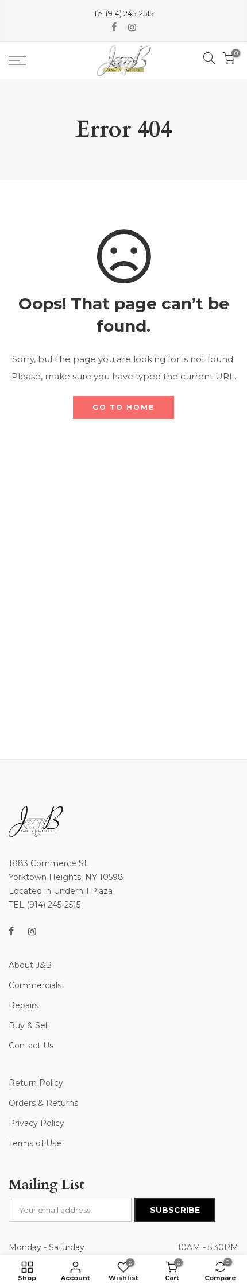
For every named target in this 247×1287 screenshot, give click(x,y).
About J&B (30, 965)
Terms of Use (35, 1143)
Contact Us (31, 1045)
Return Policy (36, 1083)
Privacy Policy (36, 1123)
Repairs (23, 1005)
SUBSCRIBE (175, 1210)
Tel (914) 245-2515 (123, 13)
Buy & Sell (29, 1025)
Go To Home (123, 407)
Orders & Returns (43, 1103)
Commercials (35, 985)
